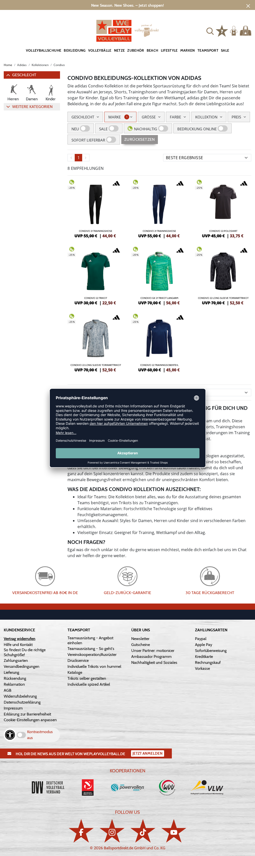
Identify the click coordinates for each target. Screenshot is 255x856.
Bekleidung (75, 50)
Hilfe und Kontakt (18, 644)
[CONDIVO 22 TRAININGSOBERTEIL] (159, 342)
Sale (225, 50)
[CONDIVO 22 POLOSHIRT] (223, 208)
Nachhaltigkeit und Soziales (154, 662)
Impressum (13, 708)
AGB (7, 690)
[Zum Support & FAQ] (222, 30)
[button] (210, 30)
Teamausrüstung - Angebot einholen (90, 640)
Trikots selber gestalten (86, 678)
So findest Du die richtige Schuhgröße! (25, 652)
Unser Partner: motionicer (152, 650)
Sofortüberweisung (211, 650)
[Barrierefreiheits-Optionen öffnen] (10, 735)
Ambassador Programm (151, 656)
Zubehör (135, 50)
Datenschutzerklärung (22, 702)
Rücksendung (15, 678)
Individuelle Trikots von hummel (94, 666)
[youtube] (173, 831)
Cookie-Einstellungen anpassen (30, 719)
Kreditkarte (204, 656)
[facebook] (81, 831)
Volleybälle (100, 50)
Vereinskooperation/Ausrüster (92, 654)
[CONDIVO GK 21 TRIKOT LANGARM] (159, 275)
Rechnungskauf (208, 662)
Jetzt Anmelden (147, 753)
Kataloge (74, 672)
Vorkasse (202, 668)
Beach (152, 50)
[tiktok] (142, 831)
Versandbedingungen (21, 666)
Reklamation (14, 684)
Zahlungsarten (16, 660)
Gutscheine (140, 644)
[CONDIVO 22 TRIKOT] (95, 275)
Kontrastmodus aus (40, 734)
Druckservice (78, 660)
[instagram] (112, 831)
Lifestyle (169, 50)
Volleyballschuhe (44, 50)
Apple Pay (203, 644)
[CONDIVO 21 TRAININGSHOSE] (95, 208)
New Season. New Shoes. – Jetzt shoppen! (127, 5)
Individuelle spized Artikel (88, 684)
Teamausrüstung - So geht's (90, 648)
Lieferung (11, 672)
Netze (119, 50)
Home (8, 65)
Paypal (200, 638)
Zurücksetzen (139, 139)
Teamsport (207, 50)
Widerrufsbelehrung (20, 696)
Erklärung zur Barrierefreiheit (27, 714)
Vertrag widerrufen (19, 638)
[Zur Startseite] (127, 31)
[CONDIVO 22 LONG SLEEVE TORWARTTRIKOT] (223, 275)
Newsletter (140, 638)
